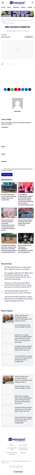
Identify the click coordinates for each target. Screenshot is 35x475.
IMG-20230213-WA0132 (17, 27)
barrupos (17, 111)
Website (4, 161)
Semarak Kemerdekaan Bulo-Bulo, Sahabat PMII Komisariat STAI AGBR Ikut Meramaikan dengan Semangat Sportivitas (9, 248)
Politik (30, 7)
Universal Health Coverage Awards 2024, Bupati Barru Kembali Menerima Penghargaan (23, 359)
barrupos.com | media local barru (20, 461)
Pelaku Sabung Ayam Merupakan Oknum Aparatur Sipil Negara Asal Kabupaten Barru (23, 318)
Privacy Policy (23, 445)
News (9, 7)
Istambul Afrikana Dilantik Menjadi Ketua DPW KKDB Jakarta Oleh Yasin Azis (23, 348)
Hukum (23, 7)
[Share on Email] (15, 89)
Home (3, 7)
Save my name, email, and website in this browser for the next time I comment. (16, 170)
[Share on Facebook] (5, 89)
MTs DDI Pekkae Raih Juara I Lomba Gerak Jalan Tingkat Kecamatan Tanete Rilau (9, 197)
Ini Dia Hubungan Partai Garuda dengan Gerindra (23, 326)
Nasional (16, 7)
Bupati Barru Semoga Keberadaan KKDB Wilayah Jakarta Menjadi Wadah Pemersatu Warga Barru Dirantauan (23, 339)
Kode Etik (23, 452)
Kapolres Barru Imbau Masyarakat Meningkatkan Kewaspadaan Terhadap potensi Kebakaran (25, 248)
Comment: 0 (28, 37)
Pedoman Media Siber (12, 449)
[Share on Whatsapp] (12, 89)
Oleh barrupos (5, 37)
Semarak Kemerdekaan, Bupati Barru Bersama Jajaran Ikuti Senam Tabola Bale (25, 222)
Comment (5, 127)
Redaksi (12, 445)
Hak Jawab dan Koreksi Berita (23, 449)
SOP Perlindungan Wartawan (12, 453)
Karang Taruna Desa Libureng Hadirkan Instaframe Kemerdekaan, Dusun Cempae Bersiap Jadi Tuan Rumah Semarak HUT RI (8, 225)
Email (3, 154)
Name (3, 147)
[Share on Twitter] (8, 89)
